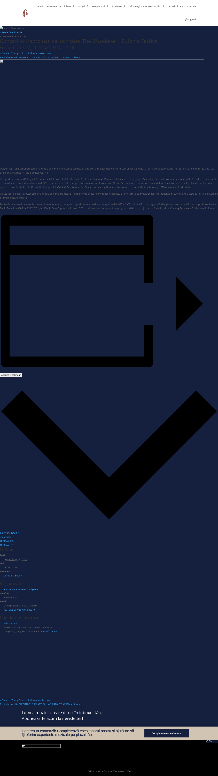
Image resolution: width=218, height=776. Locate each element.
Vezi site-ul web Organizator (20, 609)
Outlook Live (7, 545)
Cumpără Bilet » (13, 575)
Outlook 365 (7, 541)
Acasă (40, 6)
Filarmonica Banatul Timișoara (21, 589)
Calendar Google (9, 533)
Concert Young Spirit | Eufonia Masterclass (25, 53)
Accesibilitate (175, 6)
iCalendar (5, 537)
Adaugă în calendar (11, 374)
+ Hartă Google (49, 631)
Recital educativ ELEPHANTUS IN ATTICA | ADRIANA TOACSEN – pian (40, 57)
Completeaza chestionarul (167, 733)
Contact (191, 6)
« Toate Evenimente (11, 32)
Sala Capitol (10, 623)
